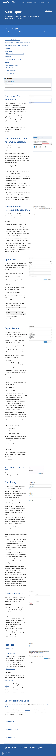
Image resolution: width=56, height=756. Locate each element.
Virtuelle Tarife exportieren (13, 59)
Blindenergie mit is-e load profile (15, 54)
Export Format (8, 51)
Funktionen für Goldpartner (12, 40)
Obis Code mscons (11, 70)
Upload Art (8, 48)
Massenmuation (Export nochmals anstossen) (17, 43)
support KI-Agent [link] (32, 2)
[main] (24, 14)
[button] (54, 2)
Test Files (7, 62)
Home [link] (23, 2)
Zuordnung (8, 57)
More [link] (48, 2)
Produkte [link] (41, 2)
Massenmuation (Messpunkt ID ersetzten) (16, 45)
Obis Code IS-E (10, 68)
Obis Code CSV (10, 73)
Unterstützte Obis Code (11, 65)
